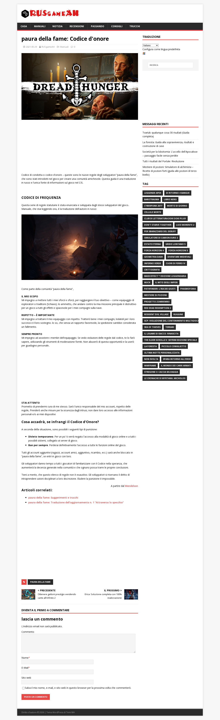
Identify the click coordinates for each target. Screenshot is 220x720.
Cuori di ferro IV (175, 263)
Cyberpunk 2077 (153, 205)
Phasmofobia (188, 288)
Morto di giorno (177, 205)
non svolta (151, 359)
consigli (116, 26)
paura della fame (40, 581)
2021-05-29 (31, 46)
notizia (57, 26)
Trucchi (134, 26)
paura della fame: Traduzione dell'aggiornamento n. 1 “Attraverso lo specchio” (76, 502)
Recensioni (77, 26)
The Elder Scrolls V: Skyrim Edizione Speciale (170, 340)
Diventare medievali (179, 256)
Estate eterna (152, 244)
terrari (169, 327)
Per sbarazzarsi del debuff (160, 231)
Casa (24, 26)
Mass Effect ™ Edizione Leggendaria (165, 276)
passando (97, 26)
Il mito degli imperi (166, 282)
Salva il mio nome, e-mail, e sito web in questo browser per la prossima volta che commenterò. (78, 687)
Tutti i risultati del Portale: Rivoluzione (163, 161)
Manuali (39, 26)
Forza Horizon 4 (154, 250)
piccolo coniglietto (174, 346)
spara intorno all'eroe (177, 359)
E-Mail (24, 667)
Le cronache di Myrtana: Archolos (164, 378)
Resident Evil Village (156, 314)
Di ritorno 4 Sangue (178, 192)
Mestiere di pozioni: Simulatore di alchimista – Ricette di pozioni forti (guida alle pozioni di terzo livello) (169, 170)
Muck (147, 282)
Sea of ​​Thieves (152, 327)
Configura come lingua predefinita (161, 49)
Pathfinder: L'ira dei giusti (159, 288)
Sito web (26, 677)
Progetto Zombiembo (157, 301)
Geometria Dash (153, 256)
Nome (25, 657)
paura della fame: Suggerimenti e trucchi (53, 497)
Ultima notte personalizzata (161, 352)
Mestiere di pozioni (155, 295)
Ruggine (178, 314)
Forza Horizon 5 (178, 250)
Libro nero (170, 199)
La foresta (150, 346)
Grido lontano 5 (175, 244)
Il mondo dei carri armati (176, 365)
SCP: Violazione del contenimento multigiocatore (174, 320)
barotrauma (151, 199)
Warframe (150, 365)
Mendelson (131, 486)
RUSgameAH (48, 46)
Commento (27, 631)
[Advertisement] (79, 147)
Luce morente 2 (185, 224)
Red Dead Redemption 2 (157, 308)
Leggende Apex (152, 192)
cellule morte (152, 212)
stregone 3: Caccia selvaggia (161, 371)
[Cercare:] (170, 65)
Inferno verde (152, 263)
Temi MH (70, 712)
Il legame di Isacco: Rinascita (161, 333)
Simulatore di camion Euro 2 (161, 237)
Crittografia (152, 269)
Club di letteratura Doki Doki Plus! (165, 218)
